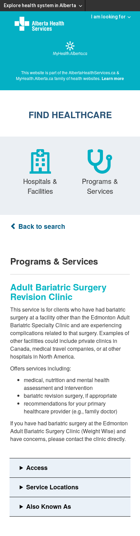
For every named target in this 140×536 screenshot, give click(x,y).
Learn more (113, 78)
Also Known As (48, 506)
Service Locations (52, 487)
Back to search (41, 226)
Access (37, 467)
